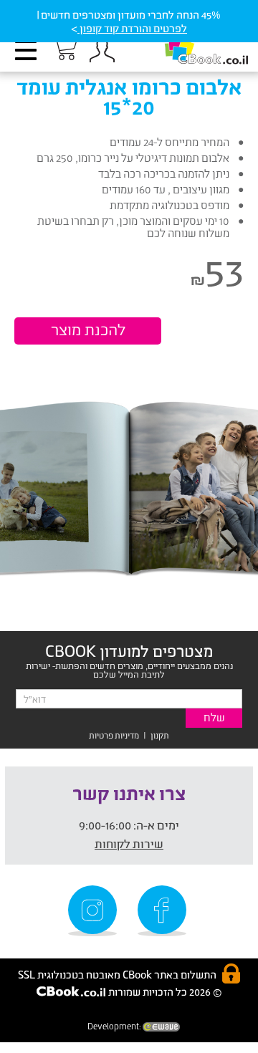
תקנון (159, 735)
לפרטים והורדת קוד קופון (132, 28)
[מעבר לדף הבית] (191, 43)
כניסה (102, 50)
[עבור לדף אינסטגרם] (94, 910)
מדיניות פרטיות (114, 735)
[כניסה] (102, 50)
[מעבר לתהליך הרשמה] (64, 48)
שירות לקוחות (129, 843)
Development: (115, 1026)
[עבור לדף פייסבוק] (164, 910)
